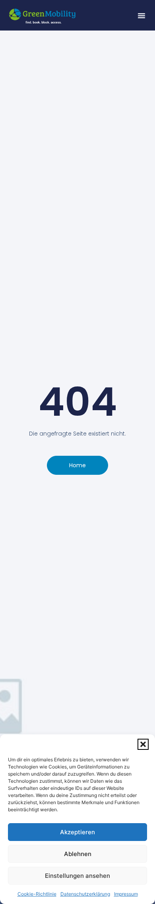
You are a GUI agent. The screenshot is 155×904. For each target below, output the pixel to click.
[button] (143, 744)
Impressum (126, 894)
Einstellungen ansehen (77, 875)
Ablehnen (77, 854)
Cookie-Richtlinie (36, 894)
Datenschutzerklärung (85, 894)
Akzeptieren (77, 832)
